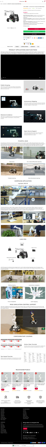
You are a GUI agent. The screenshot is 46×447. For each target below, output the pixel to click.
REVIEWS (17, 46)
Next (44, 382)
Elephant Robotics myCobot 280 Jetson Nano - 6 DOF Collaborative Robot (28, 384)
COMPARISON (33, 46)
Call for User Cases (3, 429)
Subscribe (25, 428)
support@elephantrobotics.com (32, 438)
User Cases (2, 428)
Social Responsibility (3, 430)
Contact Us (24, 410)
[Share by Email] (15, 27)
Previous (1, 382)
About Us (2, 423)
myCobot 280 (2, 410)
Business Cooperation (3, 431)
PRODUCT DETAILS (10, 46)
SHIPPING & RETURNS (24, 46)
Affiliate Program (3, 427)
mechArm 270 (2, 416)
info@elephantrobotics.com (30, 437)
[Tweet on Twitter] (11, 27)
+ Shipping (25, 13)
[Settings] (42, 1)
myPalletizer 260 (3, 417)
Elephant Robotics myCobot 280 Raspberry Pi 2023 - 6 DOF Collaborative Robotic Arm (17, 384)
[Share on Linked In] (12, 27)
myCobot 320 (2, 411)
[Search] (2, 1)
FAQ (38, 46)
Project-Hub (24, 411)
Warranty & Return (25, 416)
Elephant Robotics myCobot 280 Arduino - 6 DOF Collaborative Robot (40, 384)
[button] (25, 8)
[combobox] (17, 445)
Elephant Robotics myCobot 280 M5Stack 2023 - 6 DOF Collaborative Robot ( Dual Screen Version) (6, 385)
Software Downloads (25, 418)
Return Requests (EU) (26, 417)
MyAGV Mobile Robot (3, 418)
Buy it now (34, 34)
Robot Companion (3, 419)
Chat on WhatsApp (36, 31)
